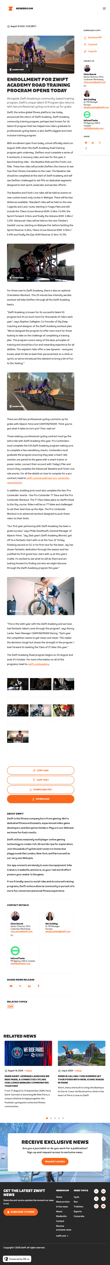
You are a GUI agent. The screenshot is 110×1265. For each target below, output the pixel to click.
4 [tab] (59, 1118)
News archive (63, 1201)
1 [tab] (47, 1118)
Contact (60, 1221)
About (59, 1211)
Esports (78, 1211)
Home (59, 1197)
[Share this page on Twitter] (20, 986)
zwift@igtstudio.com (20, 963)
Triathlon (78, 1206)
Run (76, 1201)
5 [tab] (63, 1118)
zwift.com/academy (38, 664)
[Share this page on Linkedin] (29, 986)
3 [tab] (55, 1118)
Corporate (79, 1216)
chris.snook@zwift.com (22, 931)
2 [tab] (51, 1118)
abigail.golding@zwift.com (57, 931)
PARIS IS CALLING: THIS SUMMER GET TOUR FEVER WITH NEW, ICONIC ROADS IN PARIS (81, 1079)
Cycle (10, 1006)
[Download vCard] (34, 912)
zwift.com (61, 1236)
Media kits (61, 1216)
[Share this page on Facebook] (38, 986)
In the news (62, 1206)
